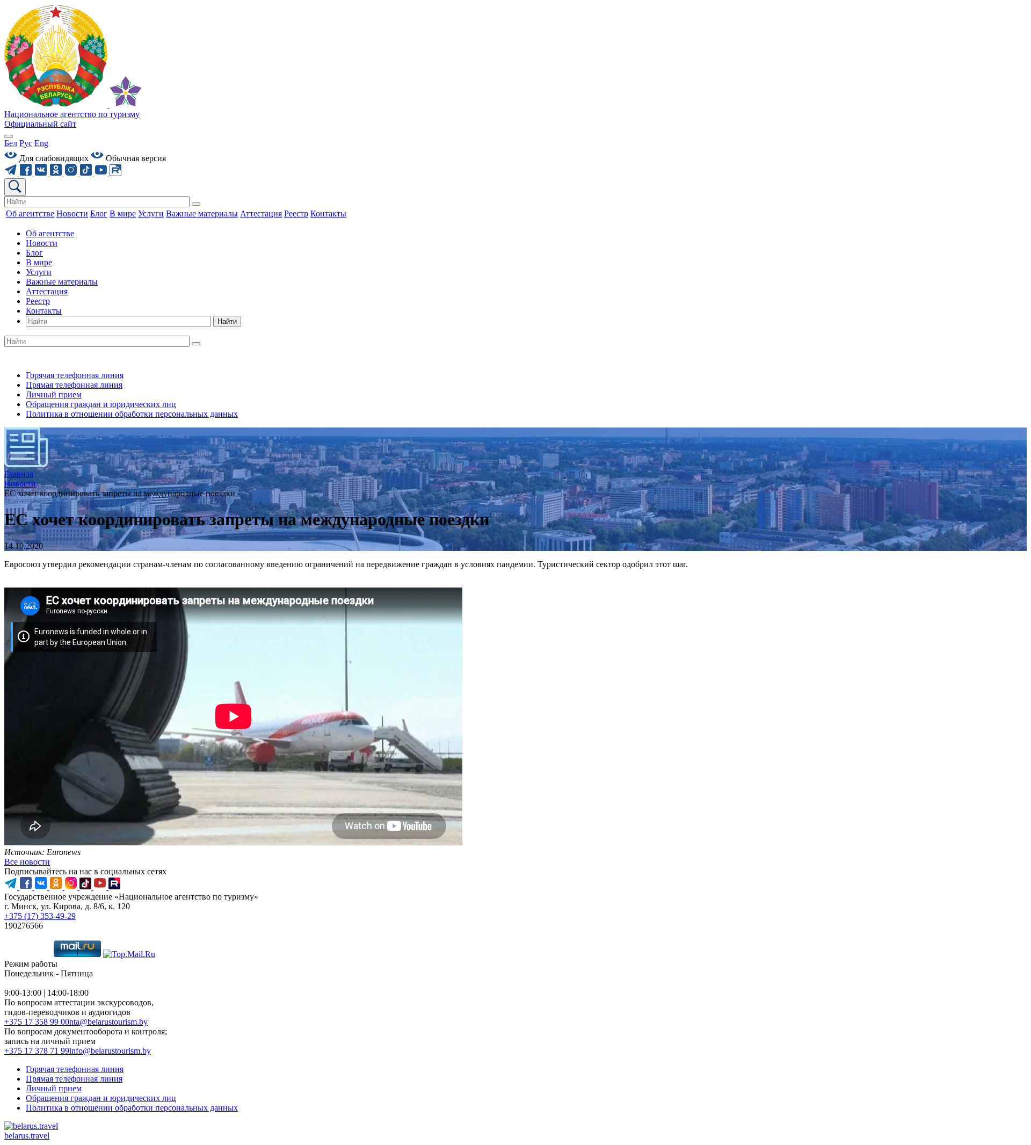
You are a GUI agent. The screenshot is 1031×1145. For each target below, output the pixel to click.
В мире (39, 262)
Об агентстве (50, 233)
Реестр (38, 301)
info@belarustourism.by (110, 1050)
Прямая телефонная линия (74, 384)
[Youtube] (102, 173)
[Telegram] (11, 173)
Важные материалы (62, 281)
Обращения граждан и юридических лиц (101, 404)
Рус (25, 143)
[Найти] (196, 204)
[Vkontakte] (41, 173)
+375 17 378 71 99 (36, 1050)
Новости (41, 243)
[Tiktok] (87, 173)
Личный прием (54, 394)
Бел (10, 143)
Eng (41, 143)
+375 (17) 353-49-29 (40, 916)
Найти (227, 321)
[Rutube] (115, 173)
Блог (34, 252)
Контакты (44, 310)
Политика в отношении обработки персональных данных (132, 413)
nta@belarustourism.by (108, 1021)
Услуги (39, 272)
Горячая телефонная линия (75, 375)
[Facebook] (26, 173)
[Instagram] (71, 173)
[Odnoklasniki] (56, 173)
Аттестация (47, 291)
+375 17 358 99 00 (36, 1021)
